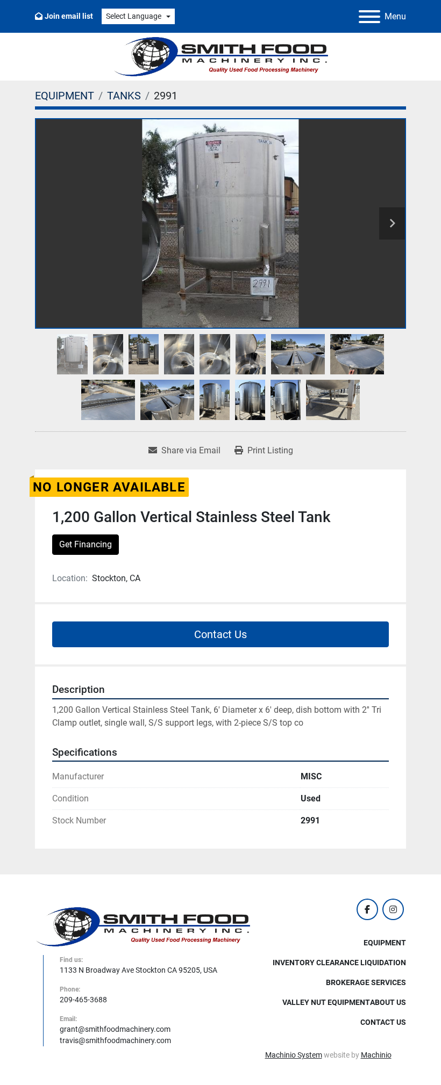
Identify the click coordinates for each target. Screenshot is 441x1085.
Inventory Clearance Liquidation (339, 962)
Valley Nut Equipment (326, 1002)
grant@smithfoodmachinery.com (115, 1029)
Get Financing (85, 544)
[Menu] (369, 16)
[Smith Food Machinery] (142, 926)
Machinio (376, 1055)
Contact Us (220, 634)
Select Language (133, 16)
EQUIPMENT (385, 942)
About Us (388, 1002)
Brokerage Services (366, 982)
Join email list (69, 16)
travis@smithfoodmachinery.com (115, 1040)
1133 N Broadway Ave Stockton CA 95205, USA (138, 970)
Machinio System (293, 1055)
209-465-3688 (83, 999)
